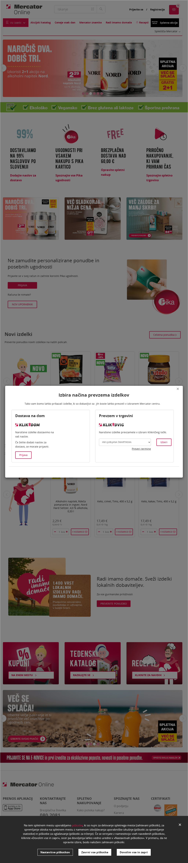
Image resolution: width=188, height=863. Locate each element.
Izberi (163, 442)
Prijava (23, 455)
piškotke (77, 825)
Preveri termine (141, 448)
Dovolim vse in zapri (134, 852)
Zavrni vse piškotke (94, 852)
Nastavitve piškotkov (55, 852)
